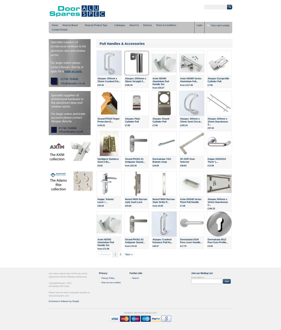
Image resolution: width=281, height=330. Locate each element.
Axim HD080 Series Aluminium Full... (190, 80)
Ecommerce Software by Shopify (64, 301)
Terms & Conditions (166, 25)
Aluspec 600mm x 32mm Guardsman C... (218, 202)
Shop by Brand (70, 25)
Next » (128, 254)
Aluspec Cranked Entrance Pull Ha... (162, 241)
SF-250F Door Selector (187, 160)
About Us (134, 25)
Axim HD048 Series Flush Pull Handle (190, 201)
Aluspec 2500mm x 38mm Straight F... (135, 80)
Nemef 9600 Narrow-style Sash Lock (136, 201)
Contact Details (60, 29)
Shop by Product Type (96, 25)
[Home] (77, 16)
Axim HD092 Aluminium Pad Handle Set (105, 242)
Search (135, 278)
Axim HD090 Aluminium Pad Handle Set (161, 81)
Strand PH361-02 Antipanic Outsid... (135, 241)
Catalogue (119, 25)
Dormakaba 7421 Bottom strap (162, 160)
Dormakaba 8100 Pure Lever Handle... (191, 241)
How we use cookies (111, 282)
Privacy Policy (108, 278)
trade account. (73, 71)
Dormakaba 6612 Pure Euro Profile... (218, 241)
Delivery (147, 25)
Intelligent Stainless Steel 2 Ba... (108, 160)
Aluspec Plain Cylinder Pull (132, 120)
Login (199, 25)
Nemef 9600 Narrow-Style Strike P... (164, 201)
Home (55, 25)
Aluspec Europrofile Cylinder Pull (218, 80)
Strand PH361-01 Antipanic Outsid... (135, 160)
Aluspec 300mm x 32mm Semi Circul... (191, 120)
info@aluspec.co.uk (73, 83)
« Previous (104, 254)
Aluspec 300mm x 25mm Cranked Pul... (108, 80)
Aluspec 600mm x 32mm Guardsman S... (218, 121)
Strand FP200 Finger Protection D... (108, 120)
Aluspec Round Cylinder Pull (161, 120)
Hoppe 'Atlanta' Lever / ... (105, 201)
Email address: (198, 277)
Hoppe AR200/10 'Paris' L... (217, 160)
